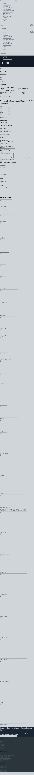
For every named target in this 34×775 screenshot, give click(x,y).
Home (5, 56)
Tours (5, 57)
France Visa (7, 59)
